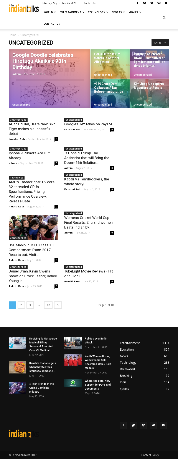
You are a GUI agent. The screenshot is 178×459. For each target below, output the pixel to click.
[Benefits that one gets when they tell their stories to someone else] (17, 367)
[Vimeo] (151, 3)
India (123, 382)
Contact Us (90, 3)
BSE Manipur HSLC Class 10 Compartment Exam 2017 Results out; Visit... (31, 250)
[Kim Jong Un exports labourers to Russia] (149, 93)
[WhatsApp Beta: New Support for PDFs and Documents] (73, 383)
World (48, 12)
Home (12, 35)
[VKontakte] (159, 3)
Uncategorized (21, 104)
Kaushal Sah (17, 139)
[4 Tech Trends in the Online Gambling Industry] (17, 388)
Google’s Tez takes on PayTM (88, 124)
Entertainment (70, 12)
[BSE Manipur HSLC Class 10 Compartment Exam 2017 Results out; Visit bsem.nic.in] (33, 227)
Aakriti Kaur (16, 206)
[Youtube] (166, 3)
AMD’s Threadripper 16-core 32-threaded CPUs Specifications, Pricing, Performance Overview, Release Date (31, 191)
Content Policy (150, 455)
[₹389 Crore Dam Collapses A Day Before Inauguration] (110, 93)
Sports (117, 12)
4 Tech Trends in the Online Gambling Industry (41, 387)
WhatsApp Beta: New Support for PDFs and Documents (98, 384)
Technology (96, 12)
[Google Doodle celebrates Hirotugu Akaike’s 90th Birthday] (49, 84)
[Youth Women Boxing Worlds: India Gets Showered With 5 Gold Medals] (73, 360)
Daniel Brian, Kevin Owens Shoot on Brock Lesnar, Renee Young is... (33, 276)
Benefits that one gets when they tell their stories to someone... (42, 367)
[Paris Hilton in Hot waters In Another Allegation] (110, 64)
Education (127, 349)
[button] (164, 18)
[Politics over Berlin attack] (73, 343)
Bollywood (127, 369)
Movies (133, 12)
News (124, 356)
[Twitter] (144, 3)
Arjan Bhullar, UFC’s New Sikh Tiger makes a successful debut (32, 129)
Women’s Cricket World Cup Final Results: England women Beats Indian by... (88, 222)
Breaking (126, 375)
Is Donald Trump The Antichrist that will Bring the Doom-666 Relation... (86, 158)
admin (16, 74)
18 (48, 305)
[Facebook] (137, 3)
